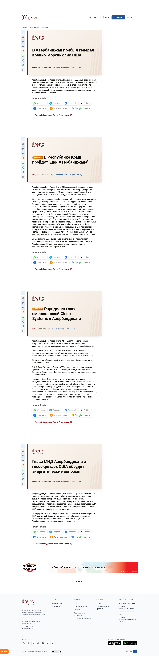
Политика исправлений (82, 618)
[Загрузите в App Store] (114, 643)
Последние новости (58, 603)
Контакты (77, 610)
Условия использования (127, 603)
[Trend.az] (29, 17)
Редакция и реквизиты (82, 606)
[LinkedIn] (48, 643)
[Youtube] (38, 643)
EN (127, 651)
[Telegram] (43, 643)
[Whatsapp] (24, 643)
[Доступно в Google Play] (130, 643)
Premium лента (57, 606)
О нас (76, 603)
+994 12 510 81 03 (27, 626)
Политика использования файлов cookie (127, 619)
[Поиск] (90, 17)
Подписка (100, 603)
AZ (131, 651)
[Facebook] (29, 643)
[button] (23, 32)
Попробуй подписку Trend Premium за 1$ (53, 115)
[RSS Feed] (52, 643)
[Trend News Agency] (28, 602)
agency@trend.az (27, 628)
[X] (33, 643)
